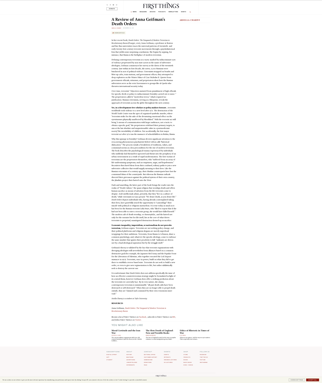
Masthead (129, 357)
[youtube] (113, 5)
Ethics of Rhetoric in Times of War (194, 331)
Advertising (130, 359)
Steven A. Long (116, 335)
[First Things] (161, 6)
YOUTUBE (202, 359)
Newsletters (173, 11)
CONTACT (148, 351)
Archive (152, 11)
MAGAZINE (143, 11)
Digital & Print (111, 354)
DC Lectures (168, 362)
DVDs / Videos (188, 364)
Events (183, 11)
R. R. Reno (183, 335)
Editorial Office (149, 354)
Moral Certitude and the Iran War (126, 331)
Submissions (148, 359)
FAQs (145, 364)
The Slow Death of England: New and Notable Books (159, 331)
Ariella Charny (116, 28)
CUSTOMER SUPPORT (150, 357)
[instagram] (116, 5)
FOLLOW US (205, 351)
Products (187, 357)
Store (186, 354)
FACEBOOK (203, 354)
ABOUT (129, 351)
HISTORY (129, 354)
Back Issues (188, 362)
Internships (130, 364)
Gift (107, 357)
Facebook (143, 317)
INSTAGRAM (203, 362)
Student (109, 359)
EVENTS (167, 351)
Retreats (167, 357)
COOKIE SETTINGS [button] (297, 379)
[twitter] (107, 5)
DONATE (112, 8)
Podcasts (162, 11)
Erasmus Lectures (170, 359)
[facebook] (110, 5)
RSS (174, 317)
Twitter (138, 320)
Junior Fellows (131, 362)
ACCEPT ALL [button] (312, 379)
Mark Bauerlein (151, 335)
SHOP (186, 351)
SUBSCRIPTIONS (113, 351)
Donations (148, 362)
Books (186, 359)
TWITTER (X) (204, 357)
